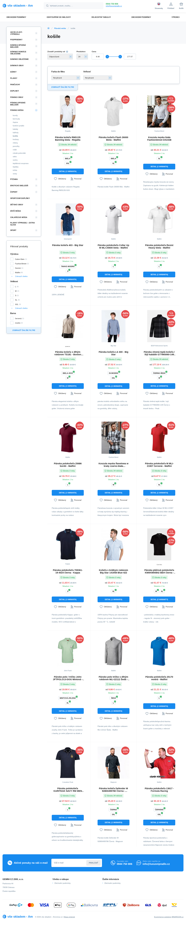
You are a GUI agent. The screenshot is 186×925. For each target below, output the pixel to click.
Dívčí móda (15, 211)
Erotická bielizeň (19, 186)
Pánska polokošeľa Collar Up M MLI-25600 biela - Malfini (113, 246)
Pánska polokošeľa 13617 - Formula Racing (159, 789)
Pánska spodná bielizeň (17, 104)
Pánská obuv (16, 97)
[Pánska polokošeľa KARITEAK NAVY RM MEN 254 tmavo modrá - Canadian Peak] (68, 763)
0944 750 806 (112, 4)
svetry (15, 160)
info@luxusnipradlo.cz (114, 6)
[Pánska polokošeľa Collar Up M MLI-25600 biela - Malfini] (114, 219)
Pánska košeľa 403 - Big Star (67, 245)
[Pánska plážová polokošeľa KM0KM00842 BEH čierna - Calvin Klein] (159, 544)
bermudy (16, 119)
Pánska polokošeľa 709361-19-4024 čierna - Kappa (68, 571)
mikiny (15, 143)
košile (15, 136)
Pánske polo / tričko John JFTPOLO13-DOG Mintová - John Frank (67, 678)
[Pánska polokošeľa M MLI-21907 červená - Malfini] (159, 438)
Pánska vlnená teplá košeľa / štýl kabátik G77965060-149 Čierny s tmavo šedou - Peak (159, 353)
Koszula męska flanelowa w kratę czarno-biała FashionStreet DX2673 (113, 464)
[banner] (20, 5)
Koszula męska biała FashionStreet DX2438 (159, 138)
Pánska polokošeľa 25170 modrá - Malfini (159, 678)
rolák (15, 150)
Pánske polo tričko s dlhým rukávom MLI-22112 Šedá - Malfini (113, 678)
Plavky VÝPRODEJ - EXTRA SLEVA (22, 224)
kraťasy (16, 139)
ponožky (16, 146)
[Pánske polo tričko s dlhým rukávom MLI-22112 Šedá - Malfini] (114, 651)
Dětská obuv (16, 205)
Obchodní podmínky (62, 883)
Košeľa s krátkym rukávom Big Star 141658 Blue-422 (113, 571)
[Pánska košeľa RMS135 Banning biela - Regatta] (68, 111)
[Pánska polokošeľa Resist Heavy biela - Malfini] (159, 219)
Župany (13, 192)
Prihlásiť (93, 863)
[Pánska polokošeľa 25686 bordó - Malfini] (68, 438)
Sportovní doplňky (20, 198)
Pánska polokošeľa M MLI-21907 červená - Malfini (159, 464)
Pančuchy (15, 85)
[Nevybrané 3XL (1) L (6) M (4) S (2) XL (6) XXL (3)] (97, 78)
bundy (15, 115)
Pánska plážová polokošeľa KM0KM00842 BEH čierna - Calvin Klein (159, 571)
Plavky (13, 78)
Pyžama (14, 179)
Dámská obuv (17, 65)
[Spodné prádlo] (48, 28)
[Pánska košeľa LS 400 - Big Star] (114, 326)
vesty (15, 174)
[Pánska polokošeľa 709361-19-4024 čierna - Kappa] (68, 544)
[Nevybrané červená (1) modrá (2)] (65, 78)
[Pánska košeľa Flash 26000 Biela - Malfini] (114, 111)
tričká (15, 170)
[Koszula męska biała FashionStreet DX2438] (159, 111)
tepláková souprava (20, 163)
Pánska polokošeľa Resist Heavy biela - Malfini (159, 246)
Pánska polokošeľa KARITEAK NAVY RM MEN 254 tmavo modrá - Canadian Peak (67, 789)
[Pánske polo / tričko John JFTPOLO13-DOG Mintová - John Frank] (68, 651)
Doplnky (14, 91)
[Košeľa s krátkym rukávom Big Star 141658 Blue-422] (114, 544)
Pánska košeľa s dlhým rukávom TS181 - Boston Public (67, 353)
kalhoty (15, 132)
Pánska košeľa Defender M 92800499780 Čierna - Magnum (113, 789)
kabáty (15, 129)
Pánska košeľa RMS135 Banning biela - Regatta (67, 138)
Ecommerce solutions (162, 917)
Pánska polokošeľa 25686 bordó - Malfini (68, 464)
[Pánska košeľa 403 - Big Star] (68, 219)
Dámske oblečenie (19, 59)
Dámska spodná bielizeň (18, 46)
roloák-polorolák (19, 153)
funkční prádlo (18, 126)
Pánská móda (60, 28)
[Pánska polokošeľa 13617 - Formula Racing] (159, 763)
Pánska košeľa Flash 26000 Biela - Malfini (113, 138)
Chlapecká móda (18, 217)
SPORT (13, 230)
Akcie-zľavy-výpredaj (16, 33)
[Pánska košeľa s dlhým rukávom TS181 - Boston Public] (68, 326)
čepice (15, 122)
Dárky (13, 72)
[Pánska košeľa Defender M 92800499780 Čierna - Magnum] (114, 763)
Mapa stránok (69, 917)
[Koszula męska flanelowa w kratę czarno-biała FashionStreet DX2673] (114, 438)
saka (15, 156)
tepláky (15, 167)
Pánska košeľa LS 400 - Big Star (113, 353)
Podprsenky (16, 40)
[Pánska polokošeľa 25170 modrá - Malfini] (159, 651)
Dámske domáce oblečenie (18, 53)
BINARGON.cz (177, 917)
